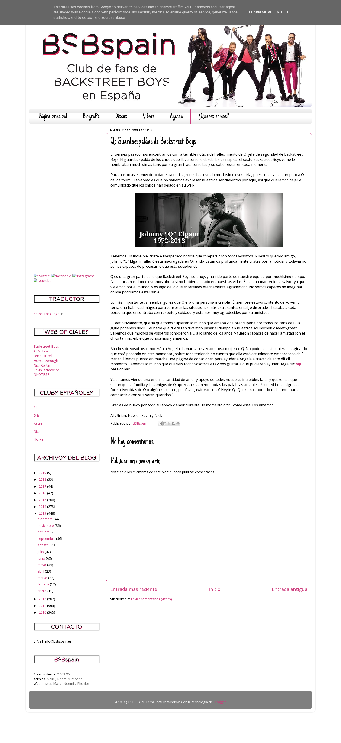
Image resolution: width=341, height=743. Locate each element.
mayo (42, 565)
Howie (38, 439)
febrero (44, 584)
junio (42, 558)
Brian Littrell (43, 356)
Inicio (214, 589)
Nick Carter (42, 365)
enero (42, 591)
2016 (43, 493)
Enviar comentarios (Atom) (151, 599)
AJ (35, 407)
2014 (43, 506)
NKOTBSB (42, 374)
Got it (283, 12)
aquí (299, 364)
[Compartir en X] (169, 423)
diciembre (46, 519)
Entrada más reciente (133, 589)
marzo (43, 578)
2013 (43, 513)
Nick (37, 431)
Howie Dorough (46, 360)
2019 (43, 472)
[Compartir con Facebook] (173, 423)
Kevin (38, 423)
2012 (43, 599)
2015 (43, 500)
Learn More (260, 12)
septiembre (47, 538)
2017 (43, 486)
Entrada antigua (289, 589)
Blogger (220, 702)
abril (41, 571)
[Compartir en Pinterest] (178, 423)
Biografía (91, 116)
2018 (43, 479)
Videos (148, 116)
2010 (43, 612)
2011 (43, 605)
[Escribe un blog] (164, 423)
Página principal (53, 116)
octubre (44, 532)
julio (41, 552)
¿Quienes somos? (213, 116)
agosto (44, 545)
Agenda (176, 116)
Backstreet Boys (46, 346)
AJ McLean (42, 351)
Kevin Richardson (47, 370)
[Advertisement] (67, 197)
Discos (121, 116)
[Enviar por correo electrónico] (160, 423)
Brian (38, 415)
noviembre (46, 525)
